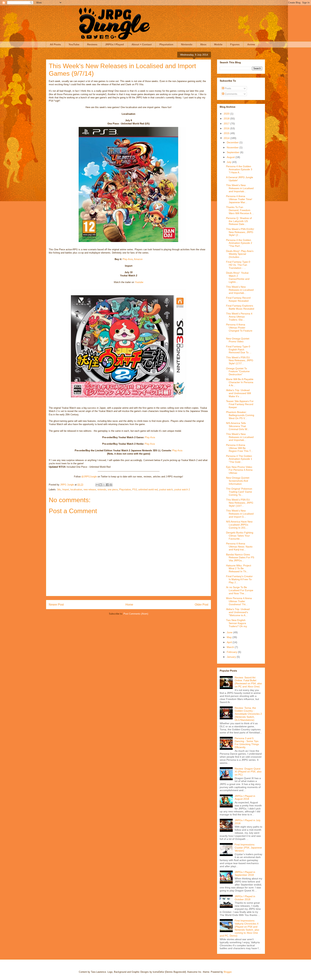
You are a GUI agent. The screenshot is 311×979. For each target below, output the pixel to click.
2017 (227, 123)
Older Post (201, 604)
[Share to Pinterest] (111, 485)
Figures (235, 44)
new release (90, 489)
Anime (251, 44)
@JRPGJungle (89, 476)
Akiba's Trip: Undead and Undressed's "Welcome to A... (238, 612)
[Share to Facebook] (107, 485)
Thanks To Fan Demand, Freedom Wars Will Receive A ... (240, 210)
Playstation (166, 44)
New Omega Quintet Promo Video (237, 340)
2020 (227, 113)
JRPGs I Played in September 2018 (245, 874)
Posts (227, 88)
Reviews (92, 44)
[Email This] (97, 485)
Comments (230, 93)
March (231, 647)
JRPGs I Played (114, 44)
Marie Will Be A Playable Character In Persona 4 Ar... (239, 382)
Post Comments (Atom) (135, 613)
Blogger (227, 972)
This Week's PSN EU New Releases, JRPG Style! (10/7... (239, 502)
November (233, 147)
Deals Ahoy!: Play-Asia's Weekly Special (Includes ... (239, 254)
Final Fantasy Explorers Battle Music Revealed (240, 307)
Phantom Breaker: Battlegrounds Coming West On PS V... (240, 415)
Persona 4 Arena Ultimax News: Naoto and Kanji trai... (239, 546)
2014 (227, 138)
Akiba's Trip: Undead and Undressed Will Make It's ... (238, 393)
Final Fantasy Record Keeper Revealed (238, 299)
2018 (227, 118)
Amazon (138, 259)
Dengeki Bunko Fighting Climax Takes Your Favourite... (239, 535)
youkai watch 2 (182, 489)
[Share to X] (104, 485)
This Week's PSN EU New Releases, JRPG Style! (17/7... (239, 360)
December (233, 142)
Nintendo (186, 44)
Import (65, 489)
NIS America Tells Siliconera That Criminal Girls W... (237, 426)
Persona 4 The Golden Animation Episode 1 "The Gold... (239, 459)
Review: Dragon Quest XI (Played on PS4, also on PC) (248, 771)
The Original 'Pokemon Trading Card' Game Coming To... (239, 491)
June (230, 632)
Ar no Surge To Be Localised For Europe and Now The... (239, 590)
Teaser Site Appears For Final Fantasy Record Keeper (240, 404)
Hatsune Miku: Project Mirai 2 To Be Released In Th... (238, 568)
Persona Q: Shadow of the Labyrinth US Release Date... (239, 221)
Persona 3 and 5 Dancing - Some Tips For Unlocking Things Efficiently (247, 743)
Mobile (218, 44)
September (233, 152)
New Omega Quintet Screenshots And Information (237, 480)
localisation (76, 489)
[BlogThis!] (100, 485)
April (230, 642)
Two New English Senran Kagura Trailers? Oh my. (236, 623)
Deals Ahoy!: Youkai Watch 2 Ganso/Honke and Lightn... (237, 277)
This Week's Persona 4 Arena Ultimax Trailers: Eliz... (239, 316)
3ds (59, 489)
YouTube (74, 44)
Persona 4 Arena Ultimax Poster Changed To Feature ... (239, 329)
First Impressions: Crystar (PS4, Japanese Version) (248, 847)
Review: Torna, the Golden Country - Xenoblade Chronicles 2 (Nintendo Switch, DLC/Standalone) (248, 713)
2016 (227, 128)
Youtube (139, 282)
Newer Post (56, 604)
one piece (113, 489)
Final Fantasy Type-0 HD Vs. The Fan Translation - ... (238, 264)
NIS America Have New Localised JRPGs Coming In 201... (239, 524)
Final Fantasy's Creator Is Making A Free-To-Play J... (239, 579)
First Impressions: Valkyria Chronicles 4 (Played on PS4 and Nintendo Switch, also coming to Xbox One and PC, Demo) (239, 928)
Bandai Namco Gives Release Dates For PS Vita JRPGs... (240, 557)
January (232, 656)
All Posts (55, 44)
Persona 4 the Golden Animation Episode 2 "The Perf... (239, 243)
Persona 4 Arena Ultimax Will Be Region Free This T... (239, 448)
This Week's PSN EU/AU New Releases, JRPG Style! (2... (240, 232)
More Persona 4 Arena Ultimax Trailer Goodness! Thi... (239, 601)
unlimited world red (148, 489)
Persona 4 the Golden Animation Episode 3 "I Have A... (239, 169)
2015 (227, 133)
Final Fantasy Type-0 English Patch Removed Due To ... (238, 349)
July (229, 162)
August (231, 157)
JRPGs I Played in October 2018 (245, 898)
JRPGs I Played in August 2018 (245, 797)
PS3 (134, 489)
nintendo (101, 489)
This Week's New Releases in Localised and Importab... (240, 188)
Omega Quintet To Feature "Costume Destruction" (238, 371)
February (232, 652)
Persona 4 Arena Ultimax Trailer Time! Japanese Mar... (239, 199)
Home (129, 604)
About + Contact (142, 44)
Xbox (203, 44)
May (229, 637)
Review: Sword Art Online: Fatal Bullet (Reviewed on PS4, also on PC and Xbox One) (248, 682)
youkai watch (166, 489)
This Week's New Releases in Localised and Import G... (240, 513)
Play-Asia (128, 259)
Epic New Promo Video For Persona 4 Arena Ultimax (239, 469)
